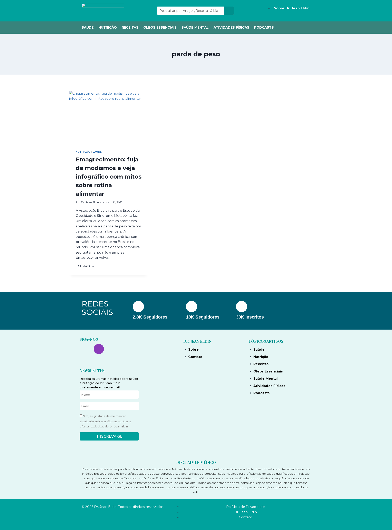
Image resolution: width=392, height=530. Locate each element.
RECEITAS (130, 27)
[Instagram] (99, 349)
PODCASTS (264, 27)
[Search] (229, 11)
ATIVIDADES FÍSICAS (231, 27)
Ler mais (85, 266)
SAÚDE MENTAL (195, 27)
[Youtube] (113, 349)
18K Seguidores (202, 317)
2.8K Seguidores (150, 317)
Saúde (97, 151)
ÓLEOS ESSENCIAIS (160, 27)
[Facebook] (85, 349)
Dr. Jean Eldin (90, 202)
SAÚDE (88, 27)
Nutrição (83, 151)
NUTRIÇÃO (107, 27)
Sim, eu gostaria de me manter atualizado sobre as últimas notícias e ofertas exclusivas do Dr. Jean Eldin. (105, 421)
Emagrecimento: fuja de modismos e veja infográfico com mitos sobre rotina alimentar (108, 176)
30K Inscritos (250, 317)
